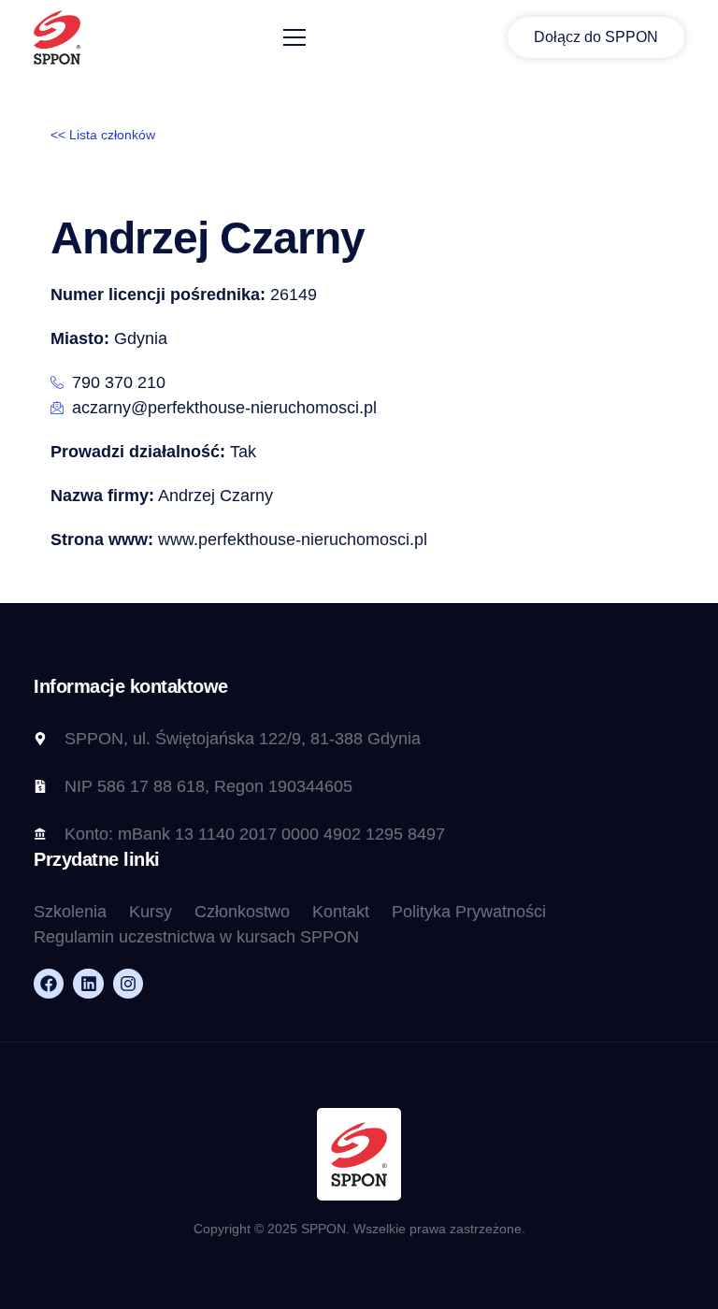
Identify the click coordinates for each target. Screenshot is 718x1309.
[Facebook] (49, 984)
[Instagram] (128, 984)
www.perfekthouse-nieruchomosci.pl (238, 539)
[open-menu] (294, 37)
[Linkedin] (88, 984)
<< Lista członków (102, 134)
